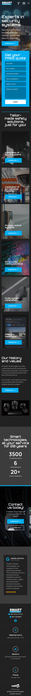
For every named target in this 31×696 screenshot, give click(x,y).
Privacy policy (15, 689)
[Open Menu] (24, 3)
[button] (2, 575)
